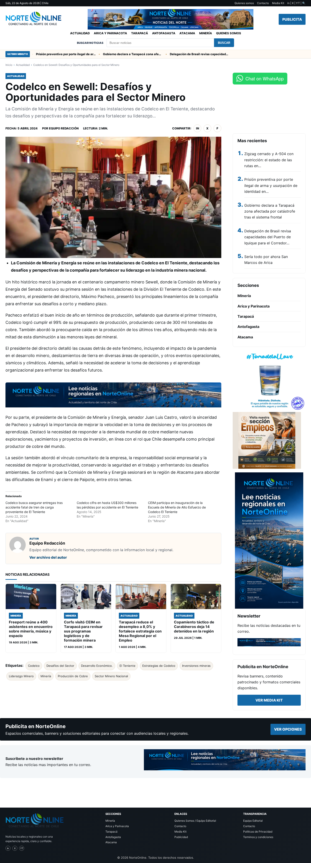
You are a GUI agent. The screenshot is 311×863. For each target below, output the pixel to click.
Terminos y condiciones (258, 837)
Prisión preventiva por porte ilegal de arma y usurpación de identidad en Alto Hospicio (52, 54)
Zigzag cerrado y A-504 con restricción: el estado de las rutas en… (268, 159)
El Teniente (127, 665)
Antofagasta (163, 33)
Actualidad (80, 33)
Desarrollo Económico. (97, 665)
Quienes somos (244, 3)
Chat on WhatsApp (264, 78)
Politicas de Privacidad (257, 831)
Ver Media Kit (269, 700)
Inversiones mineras (196, 665)
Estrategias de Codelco (158, 665)
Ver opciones (288, 729)
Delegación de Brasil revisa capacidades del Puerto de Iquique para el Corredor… (267, 237)
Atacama (187, 33)
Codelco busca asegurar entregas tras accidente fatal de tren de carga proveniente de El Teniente (34, 507)
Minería (205, 33)
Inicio (8, 65)
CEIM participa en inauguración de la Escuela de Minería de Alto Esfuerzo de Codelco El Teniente (177, 507)
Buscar (224, 43)
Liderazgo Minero (21, 676)
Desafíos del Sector (60, 665)
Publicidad (181, 837)
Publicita (292, 19)
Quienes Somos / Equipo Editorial (195, 820)
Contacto (263, 3)
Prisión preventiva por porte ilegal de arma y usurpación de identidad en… (270, 185)
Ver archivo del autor (48, 557)
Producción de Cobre (73, 676)
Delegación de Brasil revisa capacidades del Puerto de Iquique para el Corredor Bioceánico (186, 54)
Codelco (34, 665)
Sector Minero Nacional (111, 676)
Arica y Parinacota (110, 33)
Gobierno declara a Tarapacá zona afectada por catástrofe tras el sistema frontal (119, 54)
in (197, 128)
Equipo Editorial (253, 820)
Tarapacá (139, 33)
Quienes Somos (228, 33)
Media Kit (278, 3)
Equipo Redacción (64, 128)
